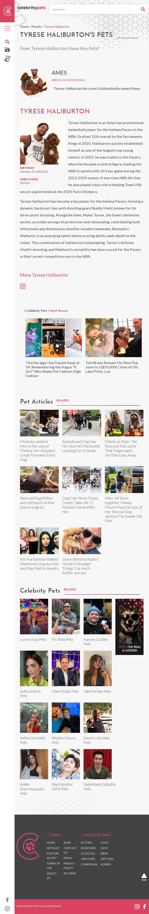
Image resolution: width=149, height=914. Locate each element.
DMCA (68, 858)
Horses (105, 864)
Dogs (104, 842)
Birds (104, 853)
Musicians (88, 848)
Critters (106, 858)
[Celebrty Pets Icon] (7, 11)
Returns (70, 873)
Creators (88, 858)
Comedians (89, 864)
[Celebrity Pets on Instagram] (7, 908)
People (36, 26)
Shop (67, 842)
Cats (104, 848)
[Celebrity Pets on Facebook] (7, 899)
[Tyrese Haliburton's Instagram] (22, 286)
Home (24, 26)
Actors (86, 842)
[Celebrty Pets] (31, 6)
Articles (53, 848)
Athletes (25, 182)
